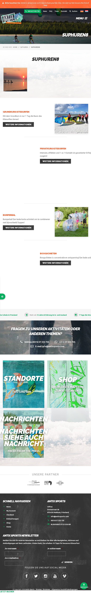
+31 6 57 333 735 (67, 342)
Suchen (74, 11)
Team (57, 11)
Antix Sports (29, 589)
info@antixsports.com (60, 516)
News (45, 11)
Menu (80, 18)
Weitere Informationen (18, 124)
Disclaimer (46, 589)
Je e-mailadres (12, 558)
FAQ (50, 11)
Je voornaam (11, 548)
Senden (68, 562)
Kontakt (64, 11)
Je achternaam (55, 548)
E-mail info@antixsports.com (49, 346)
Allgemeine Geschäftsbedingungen (65, 589)
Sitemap (39, 589)
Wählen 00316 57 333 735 (36, 342)
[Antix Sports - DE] (13, 18)
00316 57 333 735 (33, 11)
